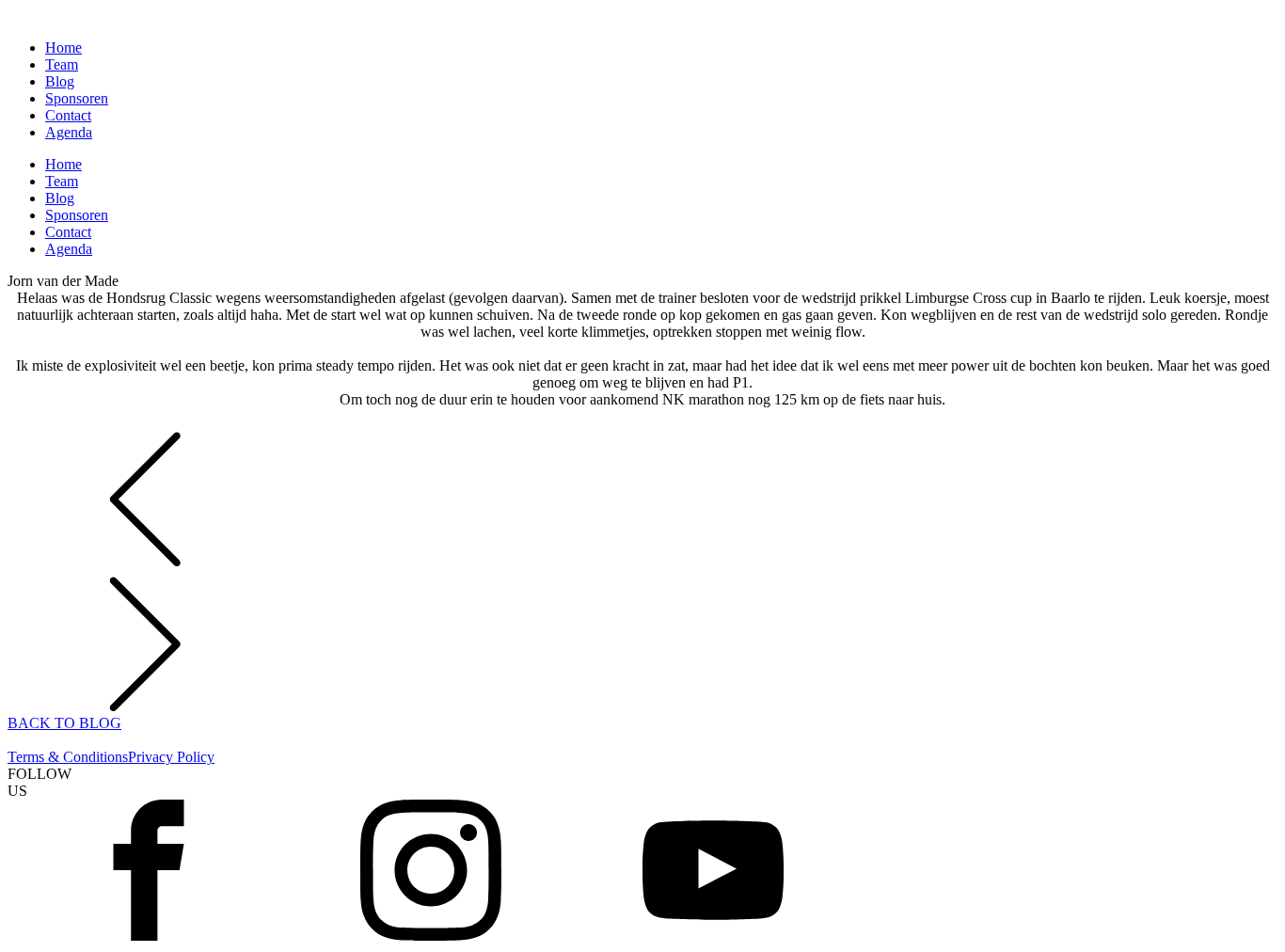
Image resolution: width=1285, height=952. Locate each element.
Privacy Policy (171, 757)
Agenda (68, 132)
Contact (68, 115)
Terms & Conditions (68, 757)
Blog (59, 81)
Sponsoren (76, 98)
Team (61, 64)
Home (63, 48)
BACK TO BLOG (64, 723)
